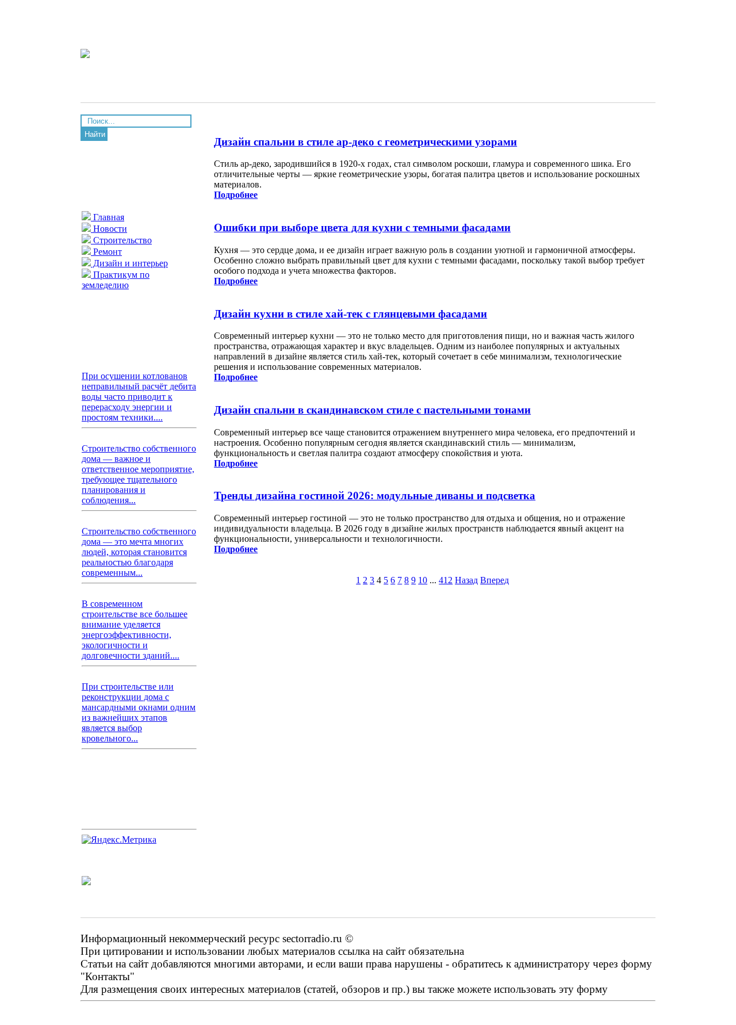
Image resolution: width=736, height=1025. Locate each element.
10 (422, 580)
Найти (95, 134)
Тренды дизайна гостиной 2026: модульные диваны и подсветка (374, 495)
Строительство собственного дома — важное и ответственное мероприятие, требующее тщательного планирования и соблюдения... (139, 474)
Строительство (121, 240)
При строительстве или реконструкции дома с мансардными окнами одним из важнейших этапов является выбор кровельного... (138, 712)
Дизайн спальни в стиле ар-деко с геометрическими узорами (365, 142)
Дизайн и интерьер (129, 263)
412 (446, 580)
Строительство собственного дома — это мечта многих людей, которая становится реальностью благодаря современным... (139, 551)
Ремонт (106, 252)
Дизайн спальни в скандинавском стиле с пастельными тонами (372, 410)
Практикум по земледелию (116, 280)
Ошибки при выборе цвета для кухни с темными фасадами (362, 227)
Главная (107, 217)
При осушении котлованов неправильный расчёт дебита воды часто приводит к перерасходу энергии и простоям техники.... (139, 396)
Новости (109, 229)
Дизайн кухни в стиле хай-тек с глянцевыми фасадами (350, 314)
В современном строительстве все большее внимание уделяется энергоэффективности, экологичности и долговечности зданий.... (134, 629)
